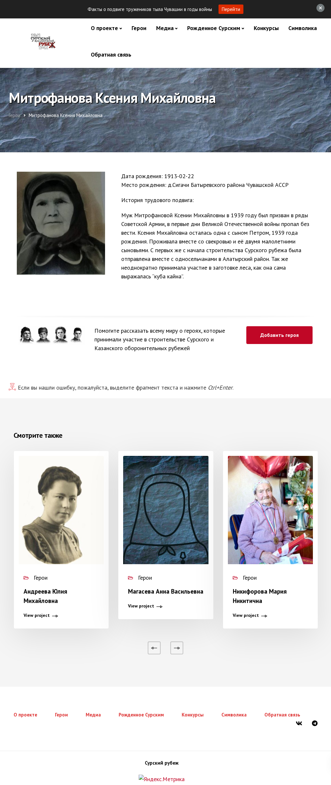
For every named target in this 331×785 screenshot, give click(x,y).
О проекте (104, 28)
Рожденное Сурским (213, 28)
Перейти (231, 9)
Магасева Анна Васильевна (165, 591)
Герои (139, 28)
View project (37, 615)
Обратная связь (111, 54)
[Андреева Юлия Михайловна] (61, 512)
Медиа (165, 28)
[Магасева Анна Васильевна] (165, 512)
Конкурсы (266, 28)
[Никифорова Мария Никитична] (270, 512)
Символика (302, 28)
